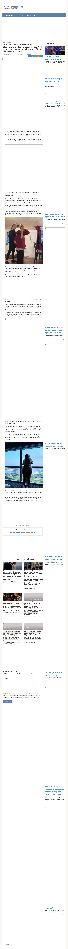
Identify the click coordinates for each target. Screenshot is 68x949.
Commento (5, 678)
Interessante (9, 15)
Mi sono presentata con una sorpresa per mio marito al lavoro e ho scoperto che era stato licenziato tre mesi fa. (55, 445)
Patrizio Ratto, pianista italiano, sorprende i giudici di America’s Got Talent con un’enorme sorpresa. (54, 58)
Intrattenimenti (20, 15)
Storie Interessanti (14, 7)
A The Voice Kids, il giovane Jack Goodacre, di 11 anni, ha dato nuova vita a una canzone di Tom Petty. (55, 674)
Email (18, 673)
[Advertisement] (34, 28)
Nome (5, 673)
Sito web (32, 673)
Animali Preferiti (31, 15)
